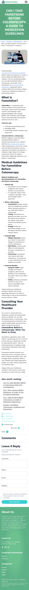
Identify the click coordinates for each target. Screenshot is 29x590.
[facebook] (3, 547)
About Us (4, 556)
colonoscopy (6, 73)
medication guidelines (18, 73)
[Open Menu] (26, 2)
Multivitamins (17, 41)
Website (4, 485)
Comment (5, 458)
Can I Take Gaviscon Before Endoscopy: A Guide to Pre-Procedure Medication (13, 392)
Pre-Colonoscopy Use (8, 421)
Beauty (4, 572)
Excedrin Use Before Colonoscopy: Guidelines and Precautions (13, 407)
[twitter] (8, 547)
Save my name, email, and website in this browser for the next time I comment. (15, 496)
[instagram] (5, 547)
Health (4, 574)
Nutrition (4, 569)
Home (3, 41)
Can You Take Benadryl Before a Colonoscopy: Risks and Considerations (14, 385)
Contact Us (5, 558)
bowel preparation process (16, 144)
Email (4, 478)
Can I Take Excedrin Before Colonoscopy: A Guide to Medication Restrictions (13, 400)
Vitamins (9, 41)
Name (4, 470)
